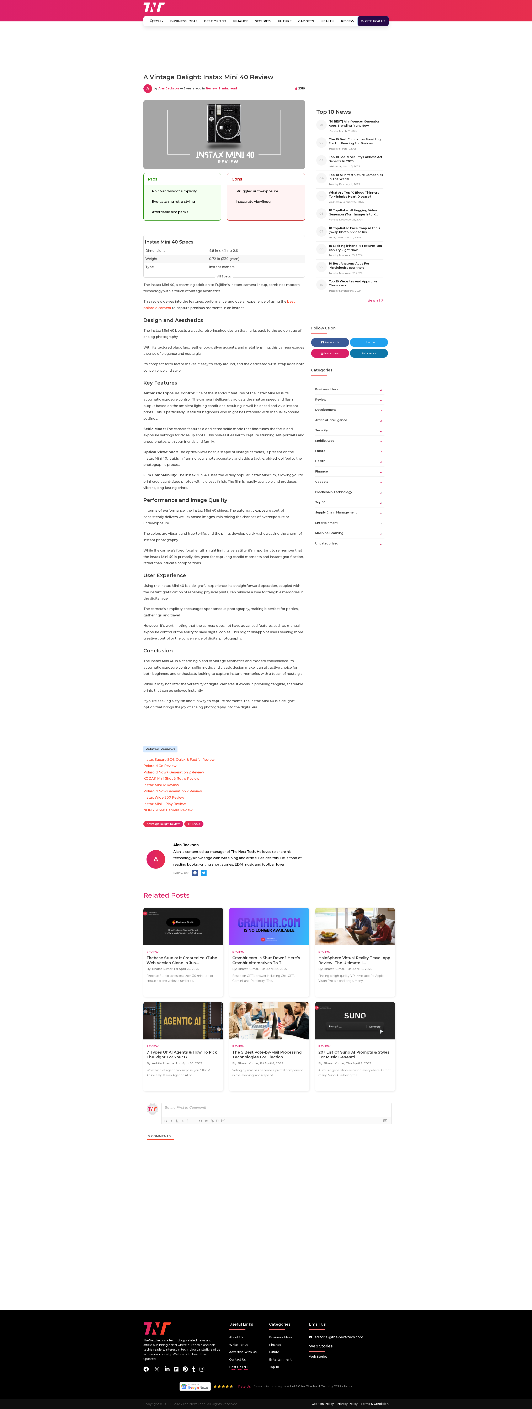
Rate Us (244, 1386)
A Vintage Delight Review (163, 823)
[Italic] (171, 1120)
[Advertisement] (266, 51)
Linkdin (370, 353)
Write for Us (373, 21)
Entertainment (280, 1359)
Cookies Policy (323, 1404)
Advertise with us (243, 1352)
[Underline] (177, 1120)
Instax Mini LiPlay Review (164, 804)
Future (285, 21)
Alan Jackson (168, 88)
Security (263, 21)
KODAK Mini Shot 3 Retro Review (171, 779)
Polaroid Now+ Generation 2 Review (173, 772)
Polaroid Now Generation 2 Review (172, 791)
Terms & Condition (375, 1404)
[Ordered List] (189, 1120)
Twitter (370, 342)
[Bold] (166, 1120)
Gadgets (306, 21)
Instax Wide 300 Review (163, 797)
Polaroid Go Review (159, 766)
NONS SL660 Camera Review (167, 810)
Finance (240, 21)
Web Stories (318, 1356)
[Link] (212, 1120)
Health (327, 21)
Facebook (331, 342)
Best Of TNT (215, 21)
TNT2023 (194, 823)
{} (217, 1120)
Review (347, 21)
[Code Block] (206, 1120)
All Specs (224, 276)
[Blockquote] (200, 1120)
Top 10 (274, 1367)
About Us (236, 1337)
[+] (223, 1120)
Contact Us (237, 1359)
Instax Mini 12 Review (161, 785)
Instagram (331, 353)
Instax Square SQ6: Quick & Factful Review (178, 760)
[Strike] (183, 1120)
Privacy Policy (347, 1404)
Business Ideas (183, 21)
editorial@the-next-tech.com (338, 1337)
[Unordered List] (195, 1120)
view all (373, 300)
